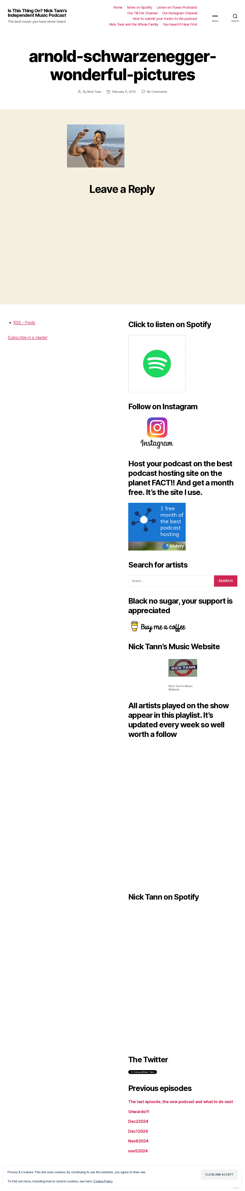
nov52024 (138, 1151)
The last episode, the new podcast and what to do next (180, 1101)
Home (117, 7)
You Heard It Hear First (180, 24)
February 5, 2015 (124, 92)
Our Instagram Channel (179, 13)
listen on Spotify (139, 7)
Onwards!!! (138, 1111)
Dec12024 (138, 1131)
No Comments (157, 92)
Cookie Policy (103, 1181)
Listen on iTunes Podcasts (177, 7)
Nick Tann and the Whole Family (133, 24)
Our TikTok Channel (142, 13)
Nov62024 (138, 1141)
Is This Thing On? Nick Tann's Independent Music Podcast (37, 13)
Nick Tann (94, 92)
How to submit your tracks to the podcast (165, 19)
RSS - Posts (24, 322)
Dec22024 (138, 1121)
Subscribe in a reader (27, 337)
